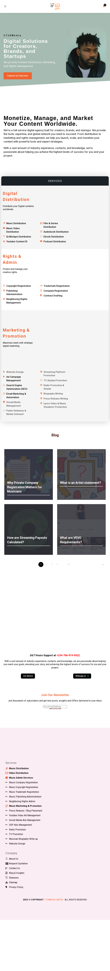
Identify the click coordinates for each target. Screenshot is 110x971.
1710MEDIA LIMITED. (53, 899)
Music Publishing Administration (25, 796)
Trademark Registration (57, 285)
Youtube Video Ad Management (24, 815)
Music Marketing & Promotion (25, 806)
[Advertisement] (55, 612)
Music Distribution (16, 223)
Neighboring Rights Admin (22, 801)
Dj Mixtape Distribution (18, 236)
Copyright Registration (18, 285)
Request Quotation (18, 863)
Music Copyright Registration (23, 787)
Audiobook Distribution (56, 231)
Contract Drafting (53, 295)
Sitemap (13, 882)
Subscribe (55, 708)
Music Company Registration (23, 782)
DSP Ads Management (20, 824)
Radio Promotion (17, 829)
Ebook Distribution (54, 236)
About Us (13, 858)
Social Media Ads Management (24, 820)
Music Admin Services (21, 777)
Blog (55, 435)
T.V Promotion (16, 834)
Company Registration (56, 290)
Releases (14, 877)
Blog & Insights (16, 873)
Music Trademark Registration (24, 792)
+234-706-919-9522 (68, 655)
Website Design (17, 843)
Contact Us (14, 868)
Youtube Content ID (16, 241)
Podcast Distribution (55, 241)
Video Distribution (18, 773)
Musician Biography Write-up (23, 839)
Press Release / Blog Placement (25, 810)
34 (68, 564)
